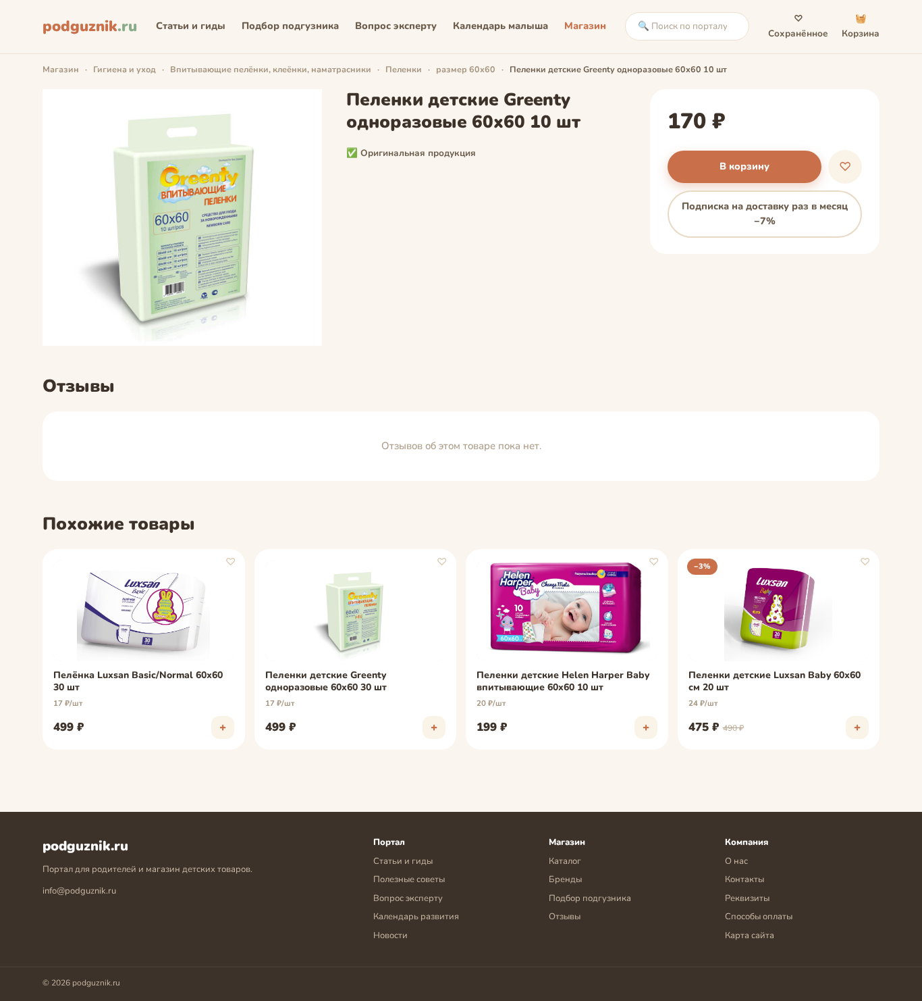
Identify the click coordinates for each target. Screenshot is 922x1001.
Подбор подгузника (290, 25)
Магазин (585, 25)
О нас (736, 861)
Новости (390, 935)
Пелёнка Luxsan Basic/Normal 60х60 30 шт (138, 681)
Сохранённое (798, 26)
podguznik (90, 26)
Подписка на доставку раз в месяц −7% (765, 213)
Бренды (565, 879)
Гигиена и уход (124, 69)
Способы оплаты (758, 916)
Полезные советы (409, 879)
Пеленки (403, 69)
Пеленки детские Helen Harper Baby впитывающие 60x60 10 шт (563, 681)
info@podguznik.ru (79, 891)
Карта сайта (749, 935)
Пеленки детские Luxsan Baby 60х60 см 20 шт (774, 681)
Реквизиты (747, 898)
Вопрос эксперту (396, 25)
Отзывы (564, 916)
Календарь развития (416, 916)
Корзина (860, 26)
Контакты (744, 879)
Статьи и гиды (190, 25)
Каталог (565, 861)
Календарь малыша (500, 25)
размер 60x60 (465, 69)
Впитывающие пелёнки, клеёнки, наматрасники (270, 69)
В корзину (744, 166)
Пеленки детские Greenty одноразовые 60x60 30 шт (326, 681)
